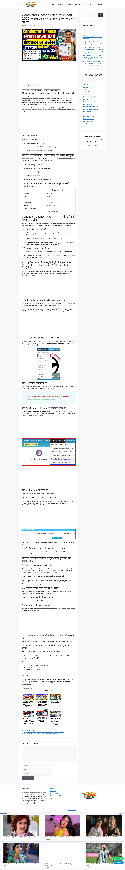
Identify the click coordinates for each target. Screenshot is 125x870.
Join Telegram (118, 862)
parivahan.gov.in (61, 311)
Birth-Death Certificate (89, 84)
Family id (85, 89)
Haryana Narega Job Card (90, 109)
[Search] (100, 15)
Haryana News (87, 111)
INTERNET (86, 124)
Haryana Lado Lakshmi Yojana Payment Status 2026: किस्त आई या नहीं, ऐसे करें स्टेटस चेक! (44, 732)
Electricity (68, 4)
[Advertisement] (49, 73)
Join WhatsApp (118, 858)
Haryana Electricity (88, 104)
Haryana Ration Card (89, 116)
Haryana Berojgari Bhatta (90, 97)
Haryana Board (87, 99)
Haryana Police (87, 114)
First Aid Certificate (88, 92)
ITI (83, 126)
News (91, 4)
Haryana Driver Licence (29, 730)
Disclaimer (53, 798)
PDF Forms (99, 4)
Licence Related (51, 205)
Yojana (53, 4)
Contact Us (53, 791)
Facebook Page (92, 145)
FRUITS (85, 94)
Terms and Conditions (56, 796)
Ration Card (77, 4)
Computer (85, 87)
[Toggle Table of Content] (36, 85)
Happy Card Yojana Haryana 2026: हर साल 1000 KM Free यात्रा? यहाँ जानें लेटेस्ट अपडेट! (93, 36)
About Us (52, 788)
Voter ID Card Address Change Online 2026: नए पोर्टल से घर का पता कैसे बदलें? (41, 733)
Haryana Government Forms (91, 106)
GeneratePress (72, 810)
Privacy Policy (54, 793)
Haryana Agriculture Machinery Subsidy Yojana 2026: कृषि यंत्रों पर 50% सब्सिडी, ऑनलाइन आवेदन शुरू (92, 57)
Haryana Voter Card (88, 119)
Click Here (50, 202)
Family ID (60, 4)
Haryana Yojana (87, 121)
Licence (85, 4)
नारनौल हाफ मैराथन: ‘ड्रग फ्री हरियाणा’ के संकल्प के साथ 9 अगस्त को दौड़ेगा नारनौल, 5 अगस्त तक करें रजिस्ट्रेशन (92, 43)
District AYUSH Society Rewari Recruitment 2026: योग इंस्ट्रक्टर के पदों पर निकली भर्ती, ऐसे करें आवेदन (92, 63)
